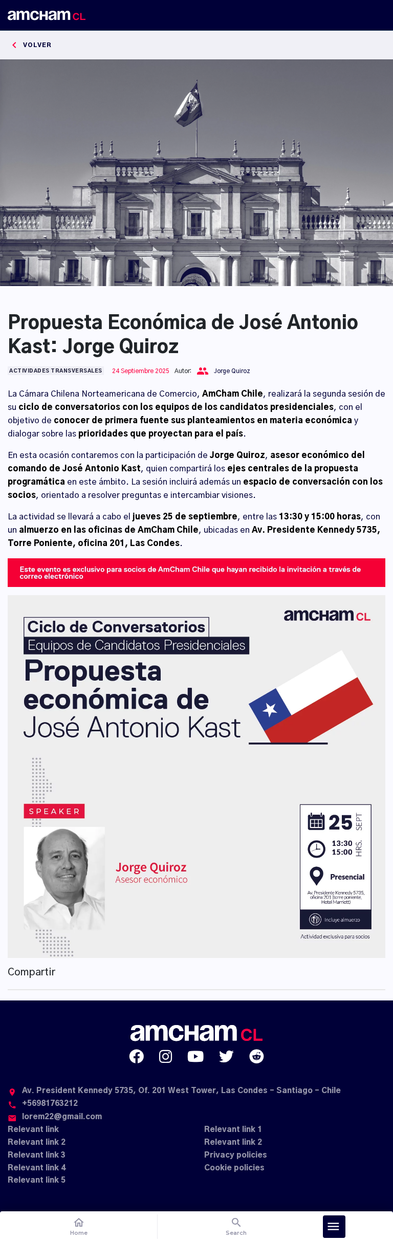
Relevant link (33, 1130)
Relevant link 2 (37, 1142)
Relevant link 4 (37, 1168)
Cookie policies (234, 1168)
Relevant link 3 (37, 1155)
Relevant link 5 (37, 1180)
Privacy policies (235, 1155)
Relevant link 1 (233, 1130)
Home (79, 1226)
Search (236, 1226)
